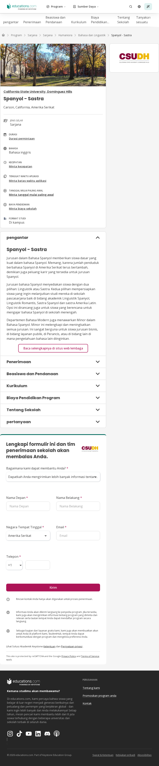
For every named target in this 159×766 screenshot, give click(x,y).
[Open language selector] (139, 6)
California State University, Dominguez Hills (37, 91)
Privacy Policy (68, 656)
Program (57, 6)
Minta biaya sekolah (23, 208)
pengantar (11, 22)
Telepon (13, 556)
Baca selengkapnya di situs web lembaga (53, 348)
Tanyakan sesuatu (143, 19)
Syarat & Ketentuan (102, 755)
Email (61, 527)
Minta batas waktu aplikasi (27, 181)
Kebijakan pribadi (125, 755)
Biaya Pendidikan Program (99, 19)
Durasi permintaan (22, 138)
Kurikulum (78, 22)
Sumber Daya (87, 6)
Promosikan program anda (99, 695)
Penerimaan (32, 22)
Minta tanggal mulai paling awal (31, 194)
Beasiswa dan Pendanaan (55, 19)
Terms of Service (90, 656)
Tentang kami (91, 688)
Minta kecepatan (20, 166)
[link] (121, 35)
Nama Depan (17, 498)
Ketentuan (49, 646)
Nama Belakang (69, 498)
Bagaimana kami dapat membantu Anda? (37, 468)
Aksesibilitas (144, 755)
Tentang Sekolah (123, 19)
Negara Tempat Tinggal (25, 527)
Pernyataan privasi (71, 646)
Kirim (53, 587)
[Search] (130, 6)
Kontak (87, 703)
